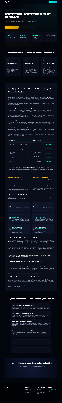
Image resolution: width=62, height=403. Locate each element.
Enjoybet (8, 2)
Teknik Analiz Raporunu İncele (27, 27)
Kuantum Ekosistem (28, 389)
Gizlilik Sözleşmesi (39, 389)
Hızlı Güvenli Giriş (53, 1)
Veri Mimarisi (27, 392)
